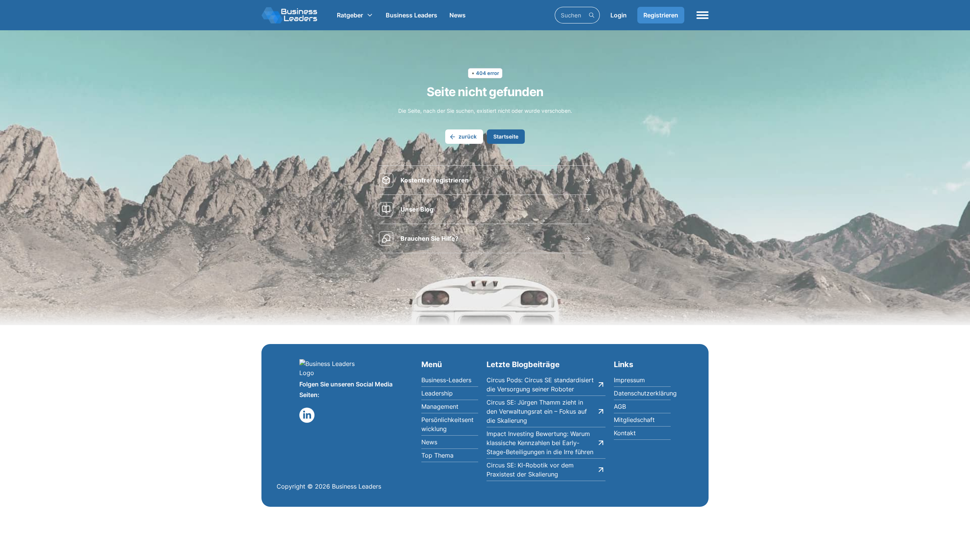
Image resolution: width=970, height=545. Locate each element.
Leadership (437, 393)
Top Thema (437, 455)
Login (618, 15)
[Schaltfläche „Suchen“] (591, 15)
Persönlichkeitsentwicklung (447, 424)
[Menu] (702, 15)
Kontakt (625, 433)
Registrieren (660, 15)
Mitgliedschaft (634, 420)
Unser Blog (417, 209)
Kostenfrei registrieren (435, 180)
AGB (620, 406)
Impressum (629, 380)
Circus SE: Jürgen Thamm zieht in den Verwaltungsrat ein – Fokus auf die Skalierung (537, 411)
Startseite (505, 136)
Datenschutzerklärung (642, 393)
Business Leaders (411, 15)
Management (439, 406)
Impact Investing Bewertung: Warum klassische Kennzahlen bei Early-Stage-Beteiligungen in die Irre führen (540, 443)
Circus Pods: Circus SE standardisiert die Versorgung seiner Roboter (540, 384)
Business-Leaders (446, 380)
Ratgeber (350, 15)
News (457, 15)
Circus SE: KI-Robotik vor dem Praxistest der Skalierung (530, 469)
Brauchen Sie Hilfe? (429, 238)
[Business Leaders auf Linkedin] (306, 415)
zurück (467, 136)
